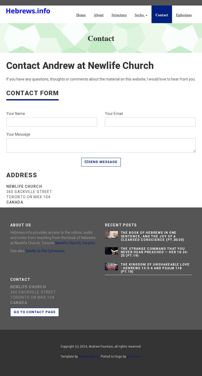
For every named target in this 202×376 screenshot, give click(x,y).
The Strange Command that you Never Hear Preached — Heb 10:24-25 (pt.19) (155, 252)
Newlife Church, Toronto (75, 243)
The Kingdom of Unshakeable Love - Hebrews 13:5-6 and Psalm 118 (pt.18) (155, 268)
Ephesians (184, 15)
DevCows (134, 356)
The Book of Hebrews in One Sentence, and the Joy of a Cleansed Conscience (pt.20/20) (152, 236)
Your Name (15, 113)
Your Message (18, 134)
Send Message (102, 162)
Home (81, 15)
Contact (161, 15)
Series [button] (140, 15)
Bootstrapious (89, 356)
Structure (119, 15)
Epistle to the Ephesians (45, 251)
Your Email (114, 113)
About (99, 15)
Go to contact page (34, 312)
